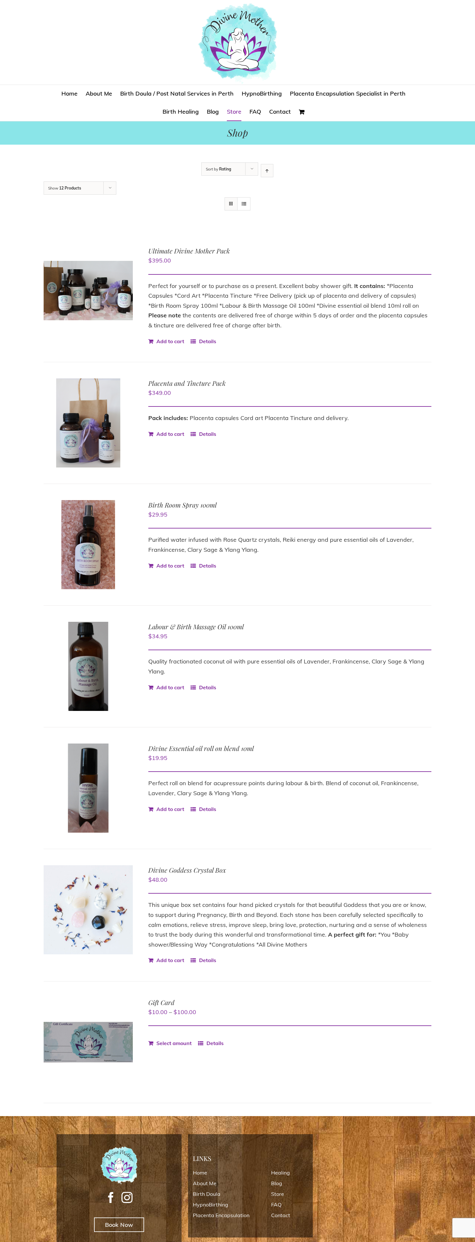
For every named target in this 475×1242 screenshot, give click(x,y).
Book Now (119, 1224)
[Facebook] (110, 1197)
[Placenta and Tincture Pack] (88, 422)
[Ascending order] (267, 170)
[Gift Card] (88, 1042)
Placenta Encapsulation (221, 1215)
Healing (280, 1172)
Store (277, 1194)
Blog (276, 1183)
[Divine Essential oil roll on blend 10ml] (88, 788)
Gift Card (161, 1002)
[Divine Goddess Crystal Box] (88, 909)
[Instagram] (126, 1197)
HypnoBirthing (210, 1204)
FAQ (276, 1204)
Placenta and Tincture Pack (187, 383)
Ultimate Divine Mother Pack (189, 250)
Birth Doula (206, 1194)
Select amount (174, 1043)
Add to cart (170, 341)
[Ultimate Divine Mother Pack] (88, 290)
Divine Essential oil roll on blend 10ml (201, 748)
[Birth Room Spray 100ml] (88, 544)
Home (200, 1172)
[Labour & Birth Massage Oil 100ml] (88, 666)
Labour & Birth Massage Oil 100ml (196, 626)
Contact (280, 1215)
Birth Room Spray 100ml (182, 504)
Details (207, 341)
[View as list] (244, 204)
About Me (204, 1183)
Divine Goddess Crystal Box (187, 870)
